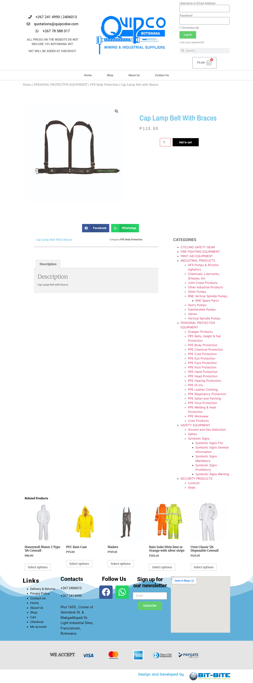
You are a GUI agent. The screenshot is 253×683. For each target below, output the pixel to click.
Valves (192, 314)
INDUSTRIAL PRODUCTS (198, 260)
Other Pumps (197, 291)
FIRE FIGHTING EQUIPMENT (200, 251)
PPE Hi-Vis (195, 385)
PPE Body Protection (104, 84)
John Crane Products (203, 283)
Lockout (193, 483)
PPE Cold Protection (202, 354)
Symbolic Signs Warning (212, 474)
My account (38, 626)
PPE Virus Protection (202, 403)
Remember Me (190, 27)
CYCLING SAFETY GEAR (198, 247)
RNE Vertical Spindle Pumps (207, 296)
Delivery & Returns (42, 589)
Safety (192, 434)
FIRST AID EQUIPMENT (197, 256)
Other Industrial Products (205, 287)
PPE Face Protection (202, 363)
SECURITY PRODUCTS (196, 478)
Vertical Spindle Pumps (204, 318)
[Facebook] (106, 592)
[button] (116, 111)
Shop (110, 75)
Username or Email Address (197, 3)
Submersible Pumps (202, 309)
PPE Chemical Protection (205, 349)
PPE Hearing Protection (204, 380)
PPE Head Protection (202, 376)
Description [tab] (48, 264)
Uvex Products (198, 421)
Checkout (37, 622)
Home (88, 75)
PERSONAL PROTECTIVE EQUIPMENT (61, 84)
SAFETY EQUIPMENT (195, 425)
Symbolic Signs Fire (209, 443)
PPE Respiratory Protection (207, 394)
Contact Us (162, 75)
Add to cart (185, 142)
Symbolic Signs (198, 438)
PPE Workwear (198, 416)
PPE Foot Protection (202, 367)
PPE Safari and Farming (204, 398)
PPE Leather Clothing (203, 389)
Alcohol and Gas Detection (207, 429)
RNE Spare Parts (207, 300)
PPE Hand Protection (202, 372)
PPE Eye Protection (201, 358)
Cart (33, 617)
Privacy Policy (40, 593)
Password (185, 15)
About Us (134, 75)
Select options (38, 567)
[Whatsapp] (122, 592)
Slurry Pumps (197, 305)
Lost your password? (191, 42)
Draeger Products (200, 332)
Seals (191, 487)
